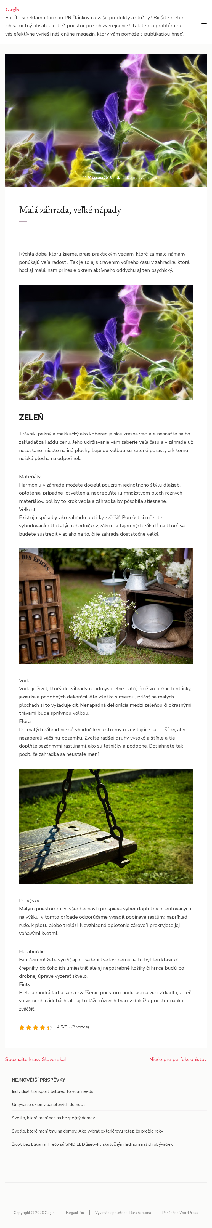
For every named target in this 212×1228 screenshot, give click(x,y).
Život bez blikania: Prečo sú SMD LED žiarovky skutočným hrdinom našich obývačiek (92, 1144)
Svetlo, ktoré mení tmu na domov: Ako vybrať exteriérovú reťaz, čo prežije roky (87, 1131)
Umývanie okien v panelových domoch (48, 1105)
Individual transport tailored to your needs (52, 1091)
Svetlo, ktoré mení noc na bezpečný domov (53, 1118)
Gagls (12, 9)
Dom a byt (135, 178)
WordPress (188, 1212)
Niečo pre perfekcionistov (178, 1059)
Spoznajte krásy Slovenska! (35, 1059)
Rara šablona (140, 1212)
